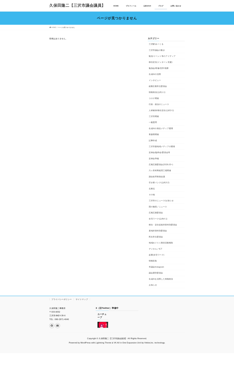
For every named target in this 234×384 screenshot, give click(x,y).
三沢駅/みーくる (156, 44)
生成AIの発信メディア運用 (161, 128)
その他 (152, 195)
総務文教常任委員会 (158, 86)
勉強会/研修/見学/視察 (159, 68)
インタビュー (155, 80)
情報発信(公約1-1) (157, 92)
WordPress (85, 343)
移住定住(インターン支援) (160, 62)
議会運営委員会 (156, 273)
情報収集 (153, 261)
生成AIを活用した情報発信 (161, 279)
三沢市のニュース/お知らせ (161, 201)
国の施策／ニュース (158, 207)
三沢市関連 (154, 116)
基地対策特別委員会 (158, 231)
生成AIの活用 (155, 74)
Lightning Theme (103, 343)
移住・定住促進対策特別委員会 (163, 225)
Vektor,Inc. (149, 343)
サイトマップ (82, 299)
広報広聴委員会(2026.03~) (161, 164)
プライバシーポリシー (61, 299)
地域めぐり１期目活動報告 (161, 243)
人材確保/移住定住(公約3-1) (161, 110)
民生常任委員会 (156, 237)
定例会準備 (154, 159)
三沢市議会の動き (157, 50)
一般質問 (153, 122)
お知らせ (153, 285)
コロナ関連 (154, 98)
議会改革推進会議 (157, 177)
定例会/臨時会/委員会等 (159, 152)
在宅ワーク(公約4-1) (158, 219)
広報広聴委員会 (156, 213)
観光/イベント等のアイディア (162, 56)
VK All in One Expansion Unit (127, 343)
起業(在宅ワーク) (156, 255)
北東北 (152, 189)
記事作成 (153, 140)
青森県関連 (154, 134)
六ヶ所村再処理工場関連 (160, 170)
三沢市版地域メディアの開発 (162, 146)
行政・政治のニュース (159, 104)
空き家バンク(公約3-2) (159, 183)
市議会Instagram (156, 267)
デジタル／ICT (155, 249)
